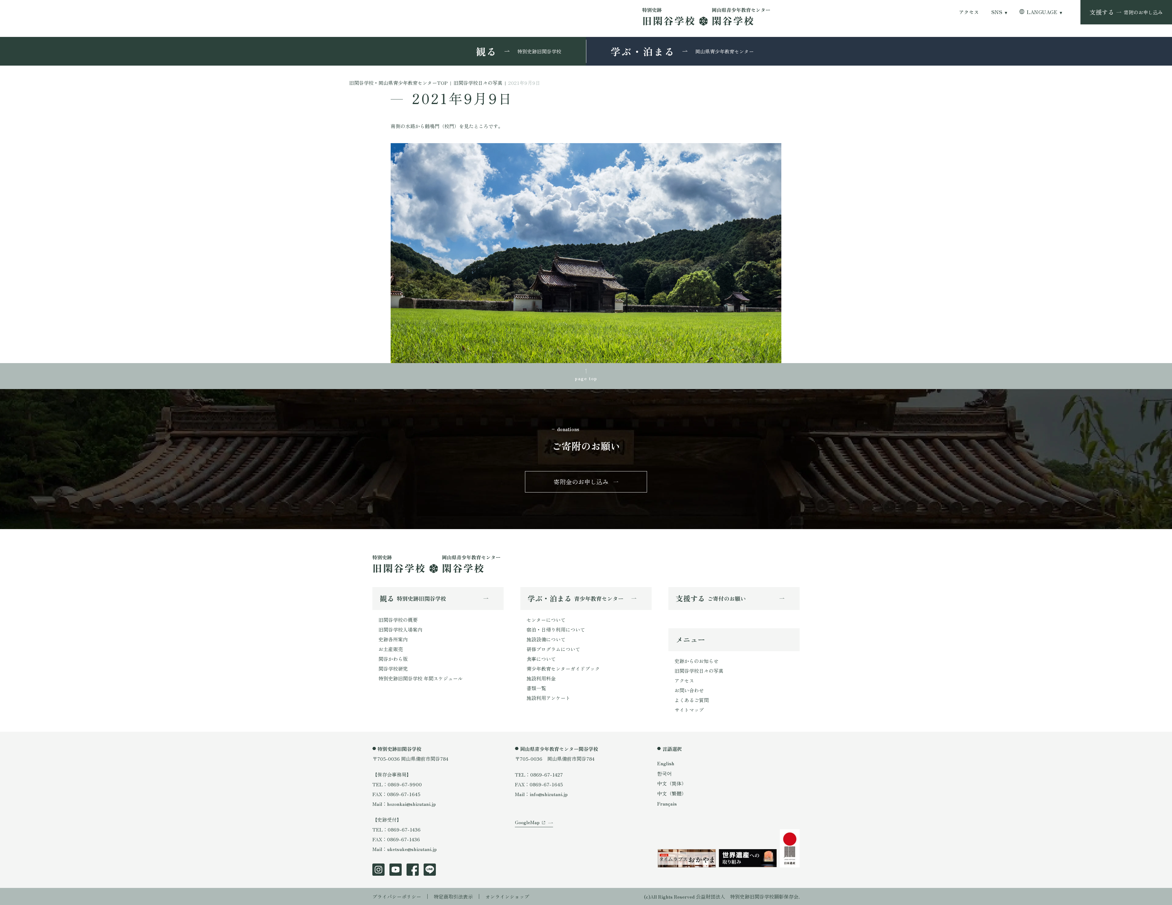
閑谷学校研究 (393, 668)
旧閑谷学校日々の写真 (699, 670)
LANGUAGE (1042, 12)
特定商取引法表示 (453, 896)
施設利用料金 (541, 678)
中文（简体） (671, 783)
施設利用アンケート (548, 697)
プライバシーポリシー (396, 896)
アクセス (969, 12)
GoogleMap (527, 822)
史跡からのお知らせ (696, 661)
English (665, 763)
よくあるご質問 (692, 700)
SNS (996, 12)
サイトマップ (689, 709)
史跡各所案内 (393, 639)
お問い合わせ (689, 690)
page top (586, 378)
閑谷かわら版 (393, 658)
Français (667, 803)
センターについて (546, 619)
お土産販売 (390, 649)
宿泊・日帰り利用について (555, 629)
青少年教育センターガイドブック (563, 668)
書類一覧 (536, 688)
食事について (541, 658)
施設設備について (546, 639)
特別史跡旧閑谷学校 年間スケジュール (420, 678)
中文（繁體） (671, 793)
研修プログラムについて (553, 649)
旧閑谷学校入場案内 (400, 629)
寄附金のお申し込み (581, 481)
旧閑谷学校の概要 (398, 619)
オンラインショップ (507, 896)
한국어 (664, 773)
